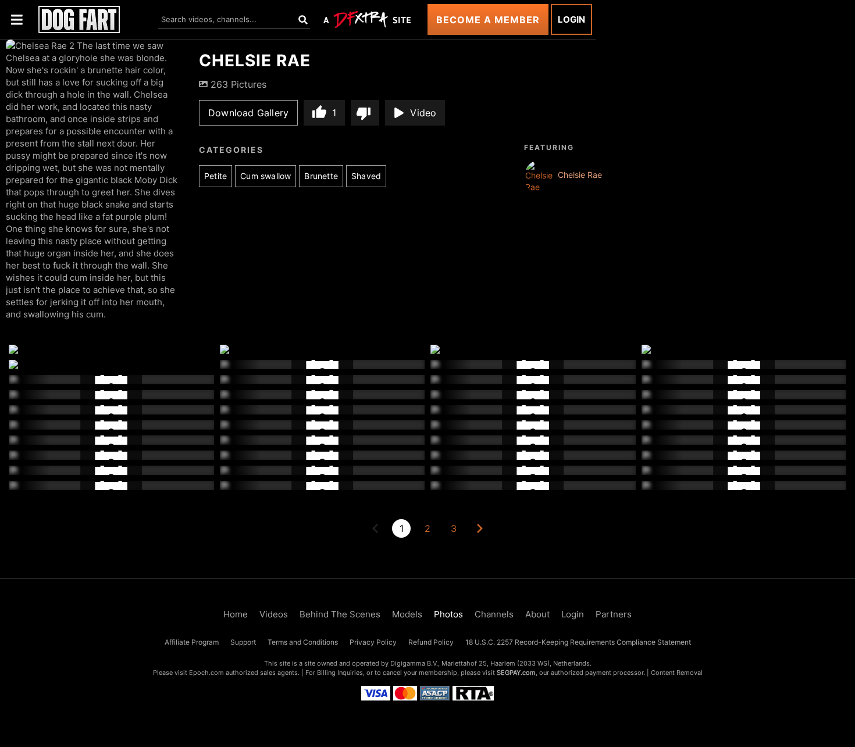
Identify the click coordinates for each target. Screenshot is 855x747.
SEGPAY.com (516, 673)
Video (423, 113)
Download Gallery (248, 113)
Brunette (321, 176)
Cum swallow (265, 176)
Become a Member (488, 20)
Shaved (366, 176)
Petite (215, 176)
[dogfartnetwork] (79, 19)
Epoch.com (206, 673)
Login (571, 19)
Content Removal (677, 673)
